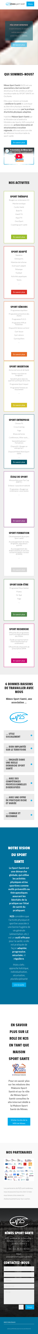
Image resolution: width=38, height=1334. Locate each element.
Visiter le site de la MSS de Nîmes (19, 1121)
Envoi (29, 1307)
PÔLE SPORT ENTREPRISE (19, 23)
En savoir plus (19, 43)
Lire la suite (19, 985)
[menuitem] (30, 4)
